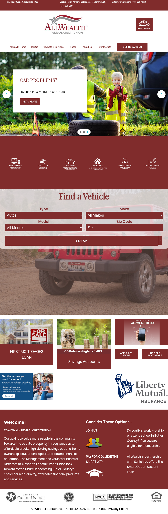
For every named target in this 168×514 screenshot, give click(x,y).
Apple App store (126, 354)
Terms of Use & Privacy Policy (107, 509)
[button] (6, 94)
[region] (84, 94)
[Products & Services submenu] (67, 47)
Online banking (132, 46)
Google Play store (155, 354)
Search (81, 241)
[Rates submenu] (79, 47)
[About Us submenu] (95, 47)
